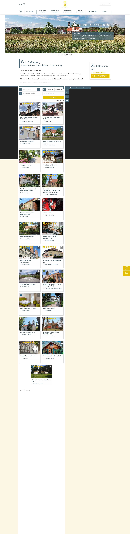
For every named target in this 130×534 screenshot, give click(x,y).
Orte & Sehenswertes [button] (80, 11)
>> (29, 390)
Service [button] (104, 11)
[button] (126, 273)
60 (26, 390)
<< (21, 390)
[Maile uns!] (100, 76)
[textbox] (28, 93)
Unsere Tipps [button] (30, 11)
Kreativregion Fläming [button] (42, 11)
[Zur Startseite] (21, 12)
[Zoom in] (67, 89)
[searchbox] (30, 89)
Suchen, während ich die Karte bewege (80, 87)
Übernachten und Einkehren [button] (67, 11)
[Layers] (67, 100)
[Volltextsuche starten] (109, 4)
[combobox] (29, 89)
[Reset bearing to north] (67, 96)
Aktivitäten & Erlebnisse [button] (55, 11)
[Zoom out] (67, 92)
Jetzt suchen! (53, 97)
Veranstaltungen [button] (93, 11)
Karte (20, 4)
